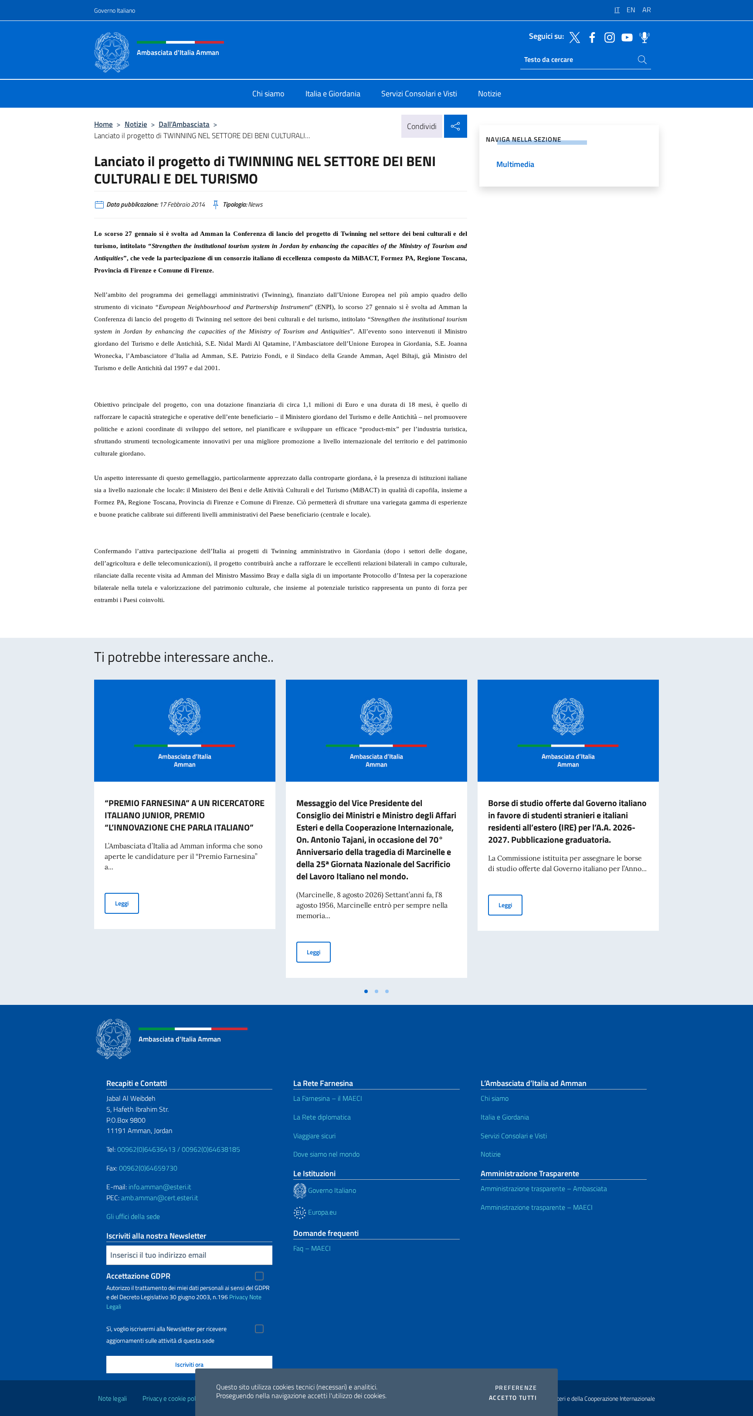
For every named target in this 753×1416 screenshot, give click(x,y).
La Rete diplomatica (322, 1117)
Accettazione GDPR (138, 1276)
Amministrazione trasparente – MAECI (537, 1207)
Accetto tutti (513, 1398)
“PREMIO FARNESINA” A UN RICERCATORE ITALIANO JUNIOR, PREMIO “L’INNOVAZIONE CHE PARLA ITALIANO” (185, 815)
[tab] (366, 991)
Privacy (238, 1296)
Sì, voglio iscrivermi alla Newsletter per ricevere (166, 1329)
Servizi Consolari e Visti (514, 1135)
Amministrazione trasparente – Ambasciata (544, 1188)
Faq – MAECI (312, 1248)
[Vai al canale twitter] (572, 36)
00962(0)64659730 (148, 1168)
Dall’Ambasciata (184, 124)
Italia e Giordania (505, 1117)
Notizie (136, 124)
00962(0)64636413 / (148, 1149)
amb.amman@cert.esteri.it (159, 1197)
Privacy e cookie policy (172, 1398)
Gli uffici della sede (133, 1216)
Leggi (127, 903)
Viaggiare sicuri (314, 1135)
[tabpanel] (184, 831)
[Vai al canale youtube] (625, 36)
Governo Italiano (114, 10)
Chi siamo (495, 1098)
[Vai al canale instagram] (607, 36)
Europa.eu (321, 1212)
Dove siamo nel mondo (326, 1154)
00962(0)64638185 (211, 1149)
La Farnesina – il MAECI (327, 1098)
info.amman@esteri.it (160, 1186)
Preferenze (516, 1388)
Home (103, 124)
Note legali (112, 1398)
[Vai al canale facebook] (590, 36)
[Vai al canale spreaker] (642, 36)
